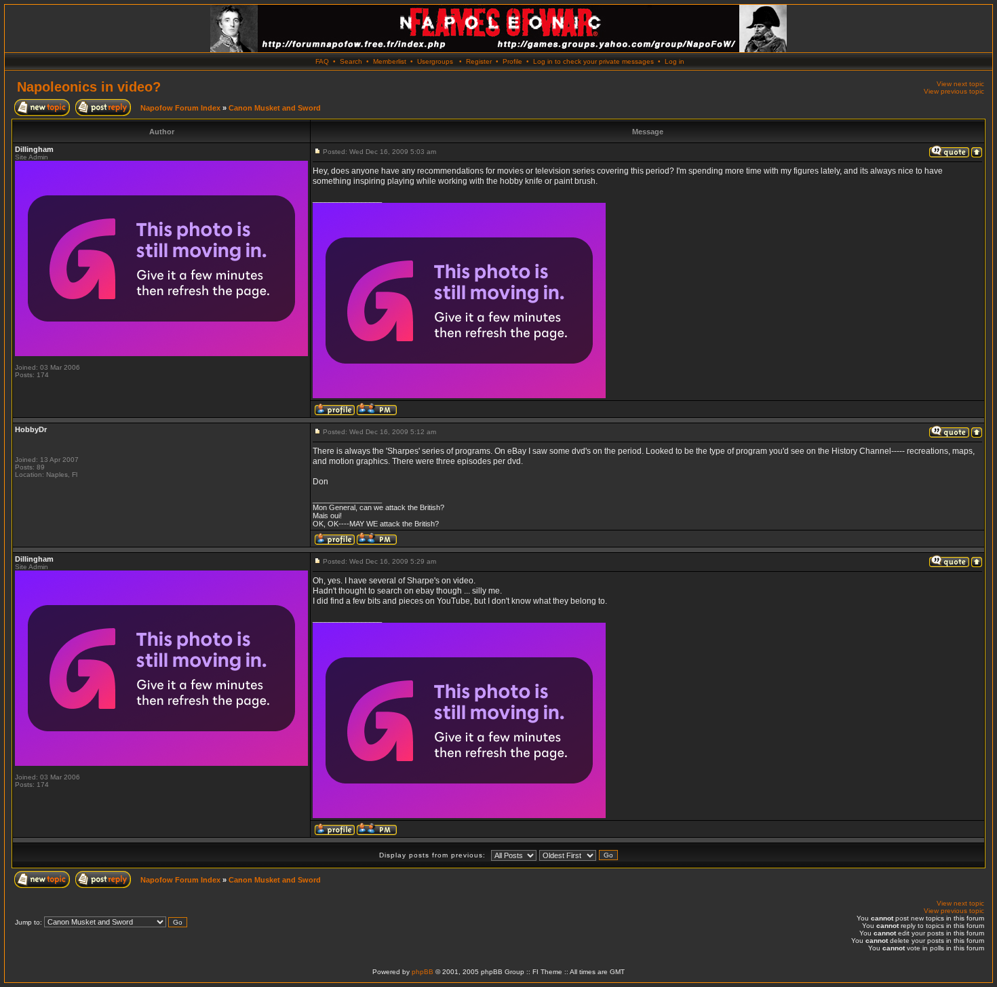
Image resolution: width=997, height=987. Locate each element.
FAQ (322, 61)
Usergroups (435, 61)
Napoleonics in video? (89, 86)
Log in (674, 61)
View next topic (960, 84)
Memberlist (389, 61)
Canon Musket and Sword (275, 108)
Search (351, 61)
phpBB (422, 971)
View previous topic (954, 91)
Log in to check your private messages (593, 61)
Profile (512, 61)
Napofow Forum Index (180, 108)
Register (479, 61)
